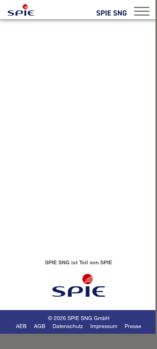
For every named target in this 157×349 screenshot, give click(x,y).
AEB (21, 326)
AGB (39, 326)
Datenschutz (68, 326)
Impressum (103, 326)
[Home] (21, 10)
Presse (133, 326)
